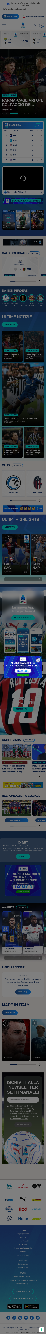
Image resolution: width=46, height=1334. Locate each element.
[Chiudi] (38, 660)
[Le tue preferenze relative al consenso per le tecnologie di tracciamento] (41, 1329)
